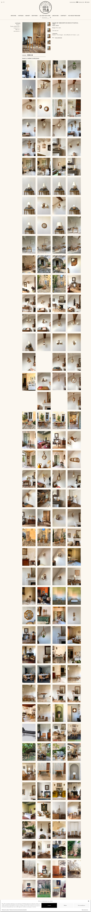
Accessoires (16, 31)
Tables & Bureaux (14, 26)
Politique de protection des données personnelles (18, 909)
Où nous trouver (74, 15)
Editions (35, 15)
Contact (63, 15)
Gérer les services (85, 909)
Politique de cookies (5, 909)
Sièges (17, 24)
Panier (87, 2)
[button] (88, 901)
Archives (55, 15)
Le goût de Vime (45, 15)
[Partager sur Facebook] (28, 55)
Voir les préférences (81, 905)
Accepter (49, 905)
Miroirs (17, 29)
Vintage (20, 15)
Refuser (65, 905)
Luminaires (16, 28)
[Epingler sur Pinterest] (30, 55)
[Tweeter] (29, 55)
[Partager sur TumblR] (32, 55)
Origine (13, 15)
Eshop (28, 15)
